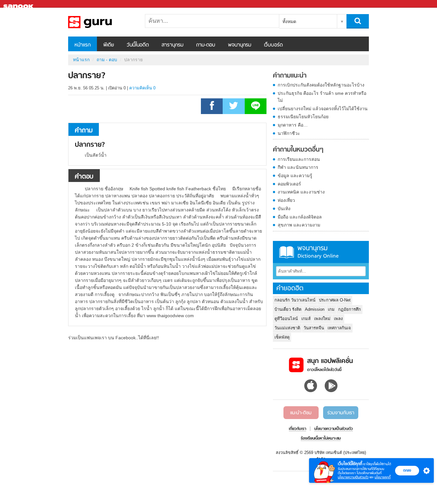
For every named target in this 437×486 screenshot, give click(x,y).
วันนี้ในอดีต (138, 45)
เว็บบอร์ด (273, 45)
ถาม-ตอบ (205, 45)
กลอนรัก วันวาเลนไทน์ (294, 300)
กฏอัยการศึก (349, 309)
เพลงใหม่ (322, 318)
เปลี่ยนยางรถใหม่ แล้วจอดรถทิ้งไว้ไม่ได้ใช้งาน (323, 108)
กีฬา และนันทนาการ (298, 167)
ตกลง (407, 470)
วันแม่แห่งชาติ (287, 327)
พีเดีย (108, 45)
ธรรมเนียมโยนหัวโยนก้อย (303, 116)
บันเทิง (284, 208)
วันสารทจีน (314, 327)
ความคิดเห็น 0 (142, 88)
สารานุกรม (172, 45)
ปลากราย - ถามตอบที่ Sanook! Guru (101, 22)
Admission (314, 309)
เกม (331, 309)
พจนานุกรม (239, 45)
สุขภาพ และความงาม (299, 224)
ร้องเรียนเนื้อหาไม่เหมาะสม (321, 438)
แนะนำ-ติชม (301, 413)
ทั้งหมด (289, 21)
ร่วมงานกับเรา (340, 413)
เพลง (338, 318)
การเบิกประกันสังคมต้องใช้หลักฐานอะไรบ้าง (321, 84)
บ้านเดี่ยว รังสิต (287, 309)
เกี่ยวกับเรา (297, 429)
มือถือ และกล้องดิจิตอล (300, 216)
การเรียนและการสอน (299, 159)
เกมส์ (306, 318)
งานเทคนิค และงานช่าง (301, 191)
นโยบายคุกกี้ (383, 477)
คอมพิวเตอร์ (289, 183)
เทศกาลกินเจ (339, 327)
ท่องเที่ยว (286, 200)
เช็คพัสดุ (282, 337)
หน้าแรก (83, 45)
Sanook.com (19, 4)
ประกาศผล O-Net (335, 300)
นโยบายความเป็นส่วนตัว (353, 477)
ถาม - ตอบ (107, 59)
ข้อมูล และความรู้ (295, 175)
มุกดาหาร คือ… (293, 125)
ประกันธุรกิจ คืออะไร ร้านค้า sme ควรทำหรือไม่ (322, 97)
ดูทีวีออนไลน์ (286, 318)
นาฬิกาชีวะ (289, 133)
